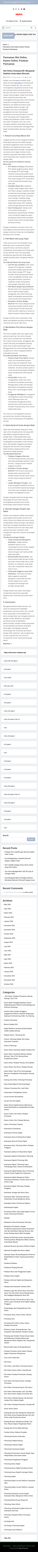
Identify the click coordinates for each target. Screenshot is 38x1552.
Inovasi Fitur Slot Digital (12, 1101)
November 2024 (9, 980)
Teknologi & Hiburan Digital (13, 1445)
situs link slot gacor (11, 661)
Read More (6, 644)
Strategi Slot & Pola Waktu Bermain (16, 1428)
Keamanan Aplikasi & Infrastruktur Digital (18, 1152)
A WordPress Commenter (13, 892)
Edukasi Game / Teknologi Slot (14, 1035)
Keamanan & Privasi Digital (13, 1133)
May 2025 (7, 955)
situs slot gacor (9, 711)
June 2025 (7, 951)
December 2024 (9, 976)
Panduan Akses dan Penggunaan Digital (17, 1272)
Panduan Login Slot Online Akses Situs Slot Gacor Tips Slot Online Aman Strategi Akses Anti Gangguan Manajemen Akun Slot (19, 1293)
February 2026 (9, 917)
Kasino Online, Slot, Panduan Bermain (16, 1120)
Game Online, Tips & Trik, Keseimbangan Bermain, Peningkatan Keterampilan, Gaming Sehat (19, 1073)
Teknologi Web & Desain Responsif (16, 1500)
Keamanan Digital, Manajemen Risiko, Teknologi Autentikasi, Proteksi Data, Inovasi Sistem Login (19, 1179)
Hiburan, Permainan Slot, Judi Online (16, 1088)
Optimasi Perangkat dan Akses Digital (17, 1250)
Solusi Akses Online (11, 1409)
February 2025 (9, 967)
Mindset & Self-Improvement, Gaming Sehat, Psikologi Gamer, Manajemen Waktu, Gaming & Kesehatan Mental (19, 1240)
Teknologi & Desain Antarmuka (14, 1436)
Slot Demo (7, 1362)
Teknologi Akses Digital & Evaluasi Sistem (18, 1468)
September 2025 (9, 938)
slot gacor (7, 669)
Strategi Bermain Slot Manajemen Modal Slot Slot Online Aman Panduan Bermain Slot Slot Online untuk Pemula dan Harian (19, 1415)
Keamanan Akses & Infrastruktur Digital (17, 1137)
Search (6, 835)
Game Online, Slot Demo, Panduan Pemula (18, 1067)
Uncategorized (9, 1521)
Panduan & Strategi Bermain (13, 1267)
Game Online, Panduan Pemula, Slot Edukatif (19, 1063)
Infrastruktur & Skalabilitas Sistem (15, 1092)
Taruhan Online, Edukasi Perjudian (15, 1432)
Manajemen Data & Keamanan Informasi (17, 1222)
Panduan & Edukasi (10, 1263)
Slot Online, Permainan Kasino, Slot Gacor (18, 1387)
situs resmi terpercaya (11, 1358)
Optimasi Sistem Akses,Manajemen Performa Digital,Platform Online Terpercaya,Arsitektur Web (19, 1257)
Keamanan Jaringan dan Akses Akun (16, 1192)
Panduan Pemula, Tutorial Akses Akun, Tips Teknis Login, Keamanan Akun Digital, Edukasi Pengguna (19, 1302)
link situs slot (8, 686)
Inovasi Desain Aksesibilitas (13, 1097)
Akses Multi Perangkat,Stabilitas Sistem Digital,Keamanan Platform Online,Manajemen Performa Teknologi (19, 1005)
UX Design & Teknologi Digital (14, 1525)
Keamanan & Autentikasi (12, 1129)
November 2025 (9, 930)
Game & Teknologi (10, 1046)
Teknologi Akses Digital (12, 1464)
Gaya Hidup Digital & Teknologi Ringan (17, 1084)
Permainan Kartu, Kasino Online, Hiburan (17, 1315)
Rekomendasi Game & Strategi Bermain (17, 1347)
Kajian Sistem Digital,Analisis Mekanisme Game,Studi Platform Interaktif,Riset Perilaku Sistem (19, 1107)
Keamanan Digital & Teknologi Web (16, 1160)
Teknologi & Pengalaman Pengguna (16, 1460)
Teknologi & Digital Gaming (13, 1441)
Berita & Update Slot (11, 1024)
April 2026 (7, 909)
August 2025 (8, 942)
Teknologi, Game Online (12, 1504)
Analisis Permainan (10, 1020)
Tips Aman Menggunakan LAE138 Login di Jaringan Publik (16, 2)
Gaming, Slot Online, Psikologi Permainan (18, 1080)
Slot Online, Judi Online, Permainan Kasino (18, 1366)
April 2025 (7, 959)
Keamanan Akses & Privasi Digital (15, 1141)
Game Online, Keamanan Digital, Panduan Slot (19, 1050)
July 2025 (7, 946)
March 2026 (8, 913)
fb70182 (7, 77)
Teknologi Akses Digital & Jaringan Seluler (18, 1472)
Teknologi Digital (10, 1476)
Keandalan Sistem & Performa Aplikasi (17, 1203)
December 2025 (9, 925)
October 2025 (8, 934)
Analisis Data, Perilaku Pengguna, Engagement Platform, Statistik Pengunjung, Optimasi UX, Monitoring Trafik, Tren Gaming (19, 1014)
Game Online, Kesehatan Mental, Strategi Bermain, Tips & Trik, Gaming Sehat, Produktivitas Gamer (18, 1056)
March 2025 (8, 963)
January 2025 (8, 972)
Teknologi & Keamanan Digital (14, 1449)
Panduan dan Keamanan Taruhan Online (17, 1286)
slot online (18, 83)
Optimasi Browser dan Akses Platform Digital (19, 1246)
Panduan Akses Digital (11, 1276)
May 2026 (7, 904)
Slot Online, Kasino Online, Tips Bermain (17, 1370)
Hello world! (29, 892)
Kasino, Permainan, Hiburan (13, 1124)
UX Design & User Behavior (13, 1530)
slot (5, 728)
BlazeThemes (23, 1548)
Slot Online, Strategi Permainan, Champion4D (19, 1404)
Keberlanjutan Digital (11, 1207)
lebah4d (6, 1218)
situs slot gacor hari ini (12, 719)
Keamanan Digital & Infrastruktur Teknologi (18, 1156)
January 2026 (8, 921)
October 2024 (8, 984)
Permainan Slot (9, 1319)
